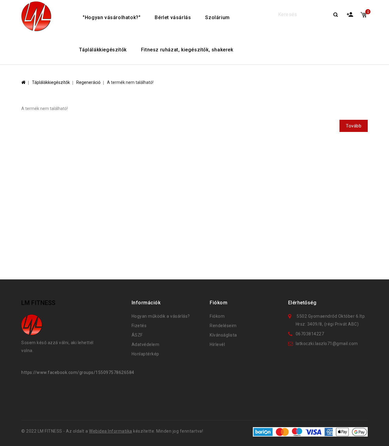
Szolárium (217, 17)
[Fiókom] (350, 13)
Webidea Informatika (110, 431)
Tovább (353, 126)
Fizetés (139, 325)
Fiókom (217, 316)
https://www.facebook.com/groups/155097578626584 (77, 372)
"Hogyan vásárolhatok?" (111, 17)
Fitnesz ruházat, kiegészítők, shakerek (187, 50)
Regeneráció (88, 82)
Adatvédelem (146, 344)
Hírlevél (217, 344)
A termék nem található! (130, 82)
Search (335, 15)
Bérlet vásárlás (173, 17)
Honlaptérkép (145, 353)
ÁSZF (137, 335)
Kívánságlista (223, 335)
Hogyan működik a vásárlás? (161, 316)
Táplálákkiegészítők (102, 50)
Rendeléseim (223, 325)
